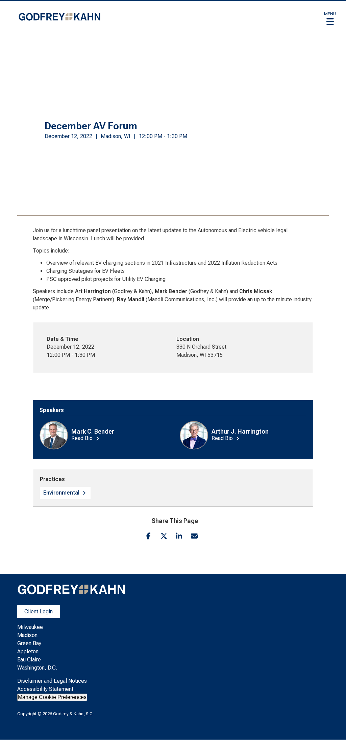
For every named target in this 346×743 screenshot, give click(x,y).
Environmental (61, 492)
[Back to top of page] (332, 727)
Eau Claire (29, 659)
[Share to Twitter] (164, 536)
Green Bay (29, 643)
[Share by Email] (194, 536)
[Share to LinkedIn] (179, 536)
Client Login (38, 611)
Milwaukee (30, 627)
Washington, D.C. (37, 667)
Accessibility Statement (45, 689)
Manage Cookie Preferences (52, 697)
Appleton (28, 651)
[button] (330, 18)
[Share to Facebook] (148, 536)
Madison (27, 635)
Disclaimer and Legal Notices (52, 681)
